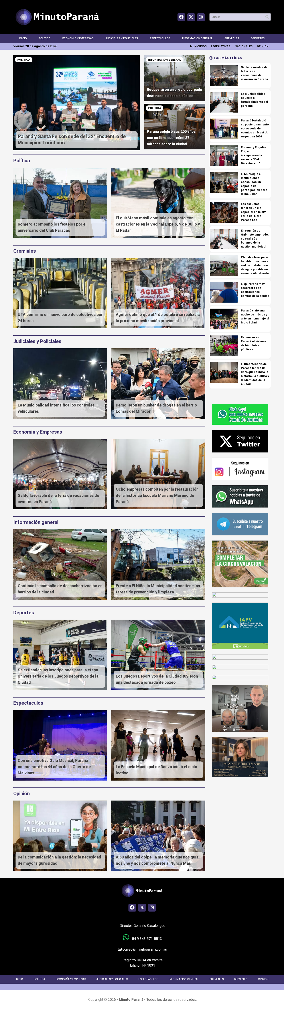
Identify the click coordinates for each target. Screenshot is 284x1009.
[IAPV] (240, 626)
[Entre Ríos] (240, 595)
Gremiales (232, 38)
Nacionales (243, 46)
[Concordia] (240, 667)
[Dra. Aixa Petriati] (240, 757)
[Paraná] (240, 563)
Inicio (23, 38)
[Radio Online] (240, 657)
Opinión (262, 46)
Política (44, 38)
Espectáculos (160, 38)
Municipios (198, 46)
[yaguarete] (240, 677)
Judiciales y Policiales (121, 38)
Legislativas (220, 46)
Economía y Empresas (78, 38)
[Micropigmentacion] (240, 708)
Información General (197, 38)
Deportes (258, 38)
